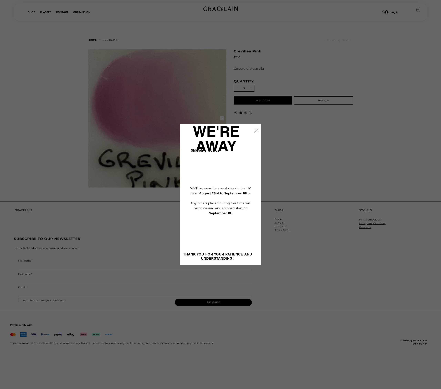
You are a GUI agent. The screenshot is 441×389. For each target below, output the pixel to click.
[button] (256, 131)
